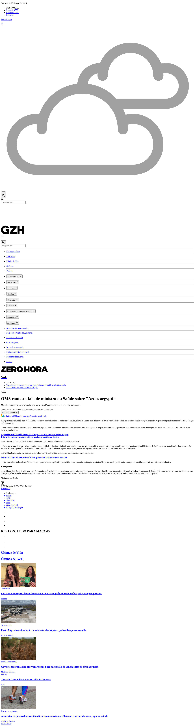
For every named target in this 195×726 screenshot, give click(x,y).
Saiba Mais (5, 488)
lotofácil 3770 (12, 10)
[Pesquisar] (3, 242)
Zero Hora (10, 256)
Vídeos (9, 271)
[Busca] (3, 196)
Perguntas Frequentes (15, 357)
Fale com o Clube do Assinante (19, 333)
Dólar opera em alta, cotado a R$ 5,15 (22, 387)
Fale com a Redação (14, 337)
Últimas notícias (13, 252)
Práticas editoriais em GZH (17, 352)
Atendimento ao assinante (17, 328)
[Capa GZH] (97, 208)
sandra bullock (12, 12)
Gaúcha (9, 266)
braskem (9, 15)
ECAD (9, 361)
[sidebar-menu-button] (3, 192)
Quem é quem (12, 342)
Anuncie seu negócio (15, 347)
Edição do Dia (12, 261)
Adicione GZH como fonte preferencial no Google (25, 416)
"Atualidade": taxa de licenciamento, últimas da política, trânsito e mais (36, 385)
